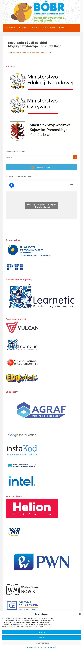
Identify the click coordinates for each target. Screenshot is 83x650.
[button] (80, 614)
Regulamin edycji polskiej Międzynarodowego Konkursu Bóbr (29, 52)
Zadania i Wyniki (49, 28)
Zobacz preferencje (41, 643)
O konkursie (23, 28)
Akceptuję (41, 632)
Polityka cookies (32, 647)
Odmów (41, 638)
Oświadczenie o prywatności (47, 647)
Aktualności (10, 28)
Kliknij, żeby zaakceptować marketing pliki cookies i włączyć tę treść (41, 205)
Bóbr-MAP (35, 28)
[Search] (75, 157)
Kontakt (62, 28)
